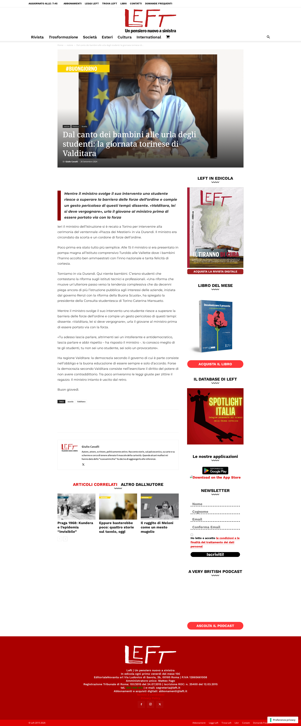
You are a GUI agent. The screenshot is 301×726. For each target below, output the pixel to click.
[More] (117, 179)
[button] (268, 37)
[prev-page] (59, 539)
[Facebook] (82, 179)
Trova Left (109, 3)
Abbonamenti (73, 3)
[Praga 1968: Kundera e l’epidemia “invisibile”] (76, 506)
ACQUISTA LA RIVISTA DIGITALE (215, 271)
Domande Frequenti (158, 3)
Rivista (37, 37)
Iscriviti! (215, 554)
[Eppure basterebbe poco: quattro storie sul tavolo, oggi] (118, 506)
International (149, 37)
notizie (70, 45)
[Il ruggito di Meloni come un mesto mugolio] (160, 506)
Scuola (84, 126)
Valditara (81, 401)
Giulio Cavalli (71, 161)
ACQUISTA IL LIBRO (215, 364)
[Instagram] (150, 704)
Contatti (136, 3)
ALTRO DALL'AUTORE (142, 484)
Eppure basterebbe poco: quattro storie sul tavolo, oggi (116, 527)
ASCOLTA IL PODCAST (215, 626)
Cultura (125, 37)
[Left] (150, 20)
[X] (94, 179)
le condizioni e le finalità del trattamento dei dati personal (215, 542)
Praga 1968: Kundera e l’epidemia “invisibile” (75, 527)
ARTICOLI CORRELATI (95, 484)
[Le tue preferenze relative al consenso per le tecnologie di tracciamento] (282, 720)
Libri (123, 3)
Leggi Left (92, 3)
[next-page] (65, 539)
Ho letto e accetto (215, 542)
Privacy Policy (150, 698)
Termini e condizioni (150, 694)
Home (60, 45)
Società (90, 37)
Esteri (107, 37)
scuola (70, 401)
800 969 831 (134, 687)
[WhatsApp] (105, 179)
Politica (75, 126)
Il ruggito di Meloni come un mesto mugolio (157, 527)
